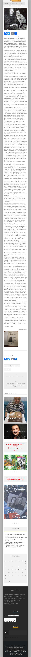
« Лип (9, 581)
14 (18, 569)
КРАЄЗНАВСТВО (8, 651)
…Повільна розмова (10, 546)
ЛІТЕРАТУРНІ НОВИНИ (15, 653)
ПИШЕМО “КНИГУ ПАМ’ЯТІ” (14, 654)
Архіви (5, 615)
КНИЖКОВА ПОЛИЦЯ (20, 650)
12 (12, 569)
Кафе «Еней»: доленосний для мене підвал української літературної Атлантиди (15, 538)
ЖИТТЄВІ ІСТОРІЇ (10, 650)
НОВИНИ (24, 646)
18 (8, 572)
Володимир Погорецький (12, 420)
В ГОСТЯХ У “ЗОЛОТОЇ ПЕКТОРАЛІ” (16, 649)
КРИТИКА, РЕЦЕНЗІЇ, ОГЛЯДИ (15, 6)
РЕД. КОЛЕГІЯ (10, 647)
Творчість (7, 369)
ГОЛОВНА (7, 646)
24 (5, 575)
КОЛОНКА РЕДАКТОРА (15, 646)
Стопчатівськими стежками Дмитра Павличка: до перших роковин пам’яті (15, 385)
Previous (5, 462)
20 (15, 572)
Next (26, 462)
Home (5, 6)
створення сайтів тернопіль (11, 637)
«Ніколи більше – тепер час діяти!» (15, 376)
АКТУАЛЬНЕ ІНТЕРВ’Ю (19, 647)
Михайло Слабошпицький (12, 365)
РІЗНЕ (22, 654)
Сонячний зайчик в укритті (12, 545)
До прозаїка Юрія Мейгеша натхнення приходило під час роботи (14, 535)
